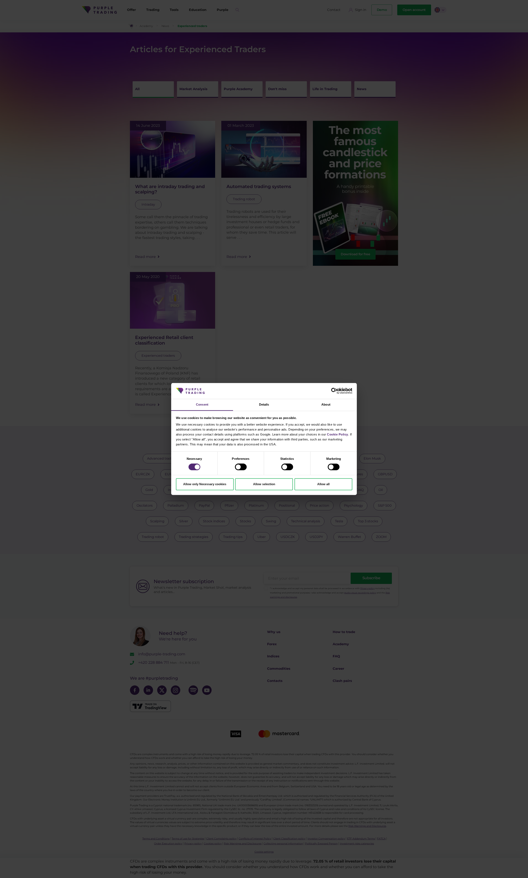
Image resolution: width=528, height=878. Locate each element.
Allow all (323, 484)
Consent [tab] (202, 404)
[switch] (241, 467)
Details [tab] (264, 404)
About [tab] (325, 404)
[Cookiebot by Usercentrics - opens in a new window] (334, 391)
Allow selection (264, 484)
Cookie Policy (337, 434)
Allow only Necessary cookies (204, 484)
